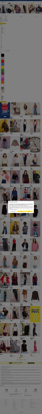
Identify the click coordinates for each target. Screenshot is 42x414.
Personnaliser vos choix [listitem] (13, 211)
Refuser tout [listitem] (21, 211)
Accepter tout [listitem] (29, 211)
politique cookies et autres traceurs (13, 209)
